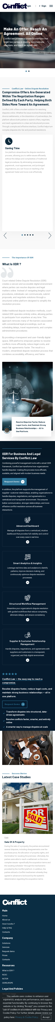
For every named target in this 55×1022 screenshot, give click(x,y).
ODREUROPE (7, 983)
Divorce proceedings (34, 841)
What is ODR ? (8, 970)
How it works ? (8, 924)
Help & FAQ (7, 928)
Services (5, 947)
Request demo (8, 951)
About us (6, 920)
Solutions (6, 943)
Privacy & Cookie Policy (26, 1017)
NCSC (4, 975)
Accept (46, 1017)
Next (48, 44)
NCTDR (5, 979)
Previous (7, 44)
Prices (4, 955)
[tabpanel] (27, 40)
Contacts (6, 932)
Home (4, 916)
